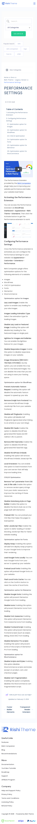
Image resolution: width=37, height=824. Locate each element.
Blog (3, 750)
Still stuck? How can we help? (20, 695)
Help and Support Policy (11, 790)
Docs (13, 77)
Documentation (8, 764)
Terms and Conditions (10, 798)
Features (5, 742)
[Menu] (34, 3)
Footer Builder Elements (10, 709)
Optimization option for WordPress (17, 131)
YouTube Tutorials (9, 768)
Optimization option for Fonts (17, 140)
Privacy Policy (7, 794)
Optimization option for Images (16, 125)
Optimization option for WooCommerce (17, 152)
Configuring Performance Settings (16, 119)
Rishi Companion (24, 183)
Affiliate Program (8, 780)
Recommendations (9, 754)
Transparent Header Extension (25, 709)
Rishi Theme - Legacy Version (15, 80)
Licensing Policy (8, 802)
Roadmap (5, 772)
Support (5, 776)
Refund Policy (7, 806)
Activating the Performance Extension (17, 113)
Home (6, 77)
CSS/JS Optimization (17, 136)
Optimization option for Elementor (17, 146)
